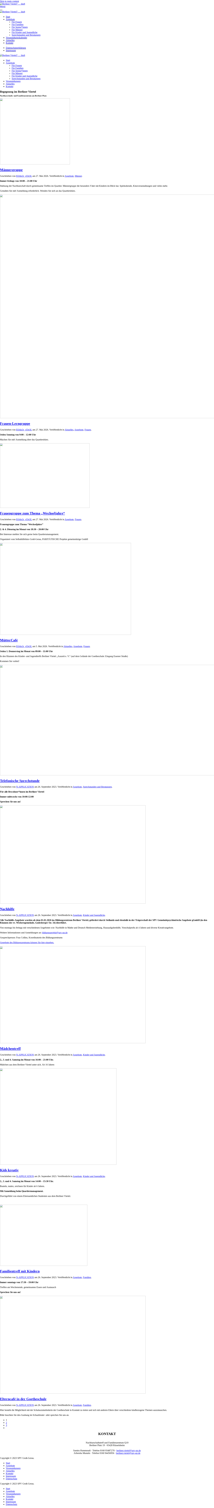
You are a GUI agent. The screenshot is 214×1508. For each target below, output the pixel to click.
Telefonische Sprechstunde (20, 781)
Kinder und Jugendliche (94, 915)
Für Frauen (17, 22)
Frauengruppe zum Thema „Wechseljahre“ (32, 513)
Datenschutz (11, 1478)
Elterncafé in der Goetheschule (23, 1399)
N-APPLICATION (25, 787)
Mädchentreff (10, 1048)
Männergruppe (11, 170)
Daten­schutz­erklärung (16, 48)
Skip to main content (9, 1)
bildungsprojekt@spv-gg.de (55, 932)
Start (8, 16)
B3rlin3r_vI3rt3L (24, 176)
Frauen (88, 429)
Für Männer (17, 29)
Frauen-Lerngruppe (15, 423)
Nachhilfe (7, 909)
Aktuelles (10, 40)
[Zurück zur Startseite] (12, 4)
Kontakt (9, 43)
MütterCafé (9, 640)
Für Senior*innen (20, 27)
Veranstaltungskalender (16, 37)
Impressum (11, 50)
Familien (87, 1277)
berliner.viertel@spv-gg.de (128, 1450)
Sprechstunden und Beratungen (26, 35)
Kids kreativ (9, 1170)
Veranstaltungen (13, 81)
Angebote (10, 19)
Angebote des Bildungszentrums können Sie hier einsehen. (27, 942)
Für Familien (17, 24)
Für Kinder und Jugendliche (24, 32)
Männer (78, 176)
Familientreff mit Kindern (20, 1271)
